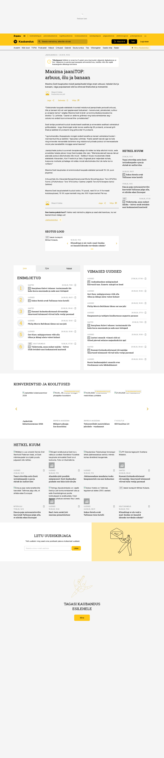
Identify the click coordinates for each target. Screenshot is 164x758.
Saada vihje (107, 48)
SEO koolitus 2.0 (121, 424)
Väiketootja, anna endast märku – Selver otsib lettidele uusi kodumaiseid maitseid (135, 204)
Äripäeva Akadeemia (61, 421)
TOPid (33, 48)
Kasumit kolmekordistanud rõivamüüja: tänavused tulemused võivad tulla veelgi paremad (134, 479)
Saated (31, 285)
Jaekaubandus (51, 220)
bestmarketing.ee (35, 36)
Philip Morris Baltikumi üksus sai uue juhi (47, 324)
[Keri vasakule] (67, 243)
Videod (51, 48)
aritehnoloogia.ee (122, 36)
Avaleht (17, 48)
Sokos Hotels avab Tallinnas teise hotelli (50, 300)
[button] (47, 548)
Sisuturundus (78, 48)
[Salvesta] (75, 285)
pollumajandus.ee (136, 36)
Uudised (31, 297)
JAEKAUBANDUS (51, 55)
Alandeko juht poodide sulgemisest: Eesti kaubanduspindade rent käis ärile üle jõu (63, 479)
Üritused (59, 48)
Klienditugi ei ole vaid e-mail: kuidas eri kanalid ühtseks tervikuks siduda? (131, 515)
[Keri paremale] (116, 243)
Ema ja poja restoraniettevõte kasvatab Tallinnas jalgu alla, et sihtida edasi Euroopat (136, 189)
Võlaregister (96, 48)
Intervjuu (18, 506)
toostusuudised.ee (81, 36)
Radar (116, 48)
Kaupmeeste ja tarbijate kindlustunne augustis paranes (112, 316)
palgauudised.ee (108, 36)
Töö (87, 48)
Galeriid (68, 48)
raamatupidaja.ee (95, 36)
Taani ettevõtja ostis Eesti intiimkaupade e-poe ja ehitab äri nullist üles (134, 162)
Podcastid (42, 48)
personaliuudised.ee (50, 36)
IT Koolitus (119, 421)
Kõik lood (26, 48)
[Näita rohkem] (145, 36)
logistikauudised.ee (66, 36)
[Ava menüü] (24, 36)
